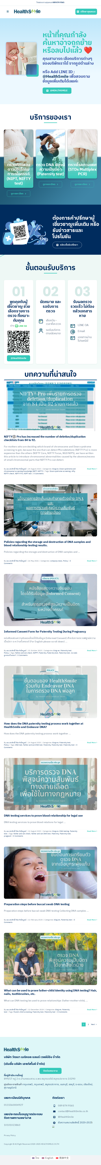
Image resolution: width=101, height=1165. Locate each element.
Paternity (42, 653)
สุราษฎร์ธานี (10, 1088)
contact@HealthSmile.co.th (73, 1111)
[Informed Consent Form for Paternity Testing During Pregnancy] (50, 600)
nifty (73, 471)
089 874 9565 (58, 2)
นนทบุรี (63, 1084)
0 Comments (39, 473)
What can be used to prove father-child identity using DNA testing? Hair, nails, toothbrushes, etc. (50, 992)
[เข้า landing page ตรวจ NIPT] (18, 159)
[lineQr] (18, 331)
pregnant (7, 836)
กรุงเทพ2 (39, 1084)
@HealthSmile (56, 76)
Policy (65, 560)
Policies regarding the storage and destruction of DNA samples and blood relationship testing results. (47, 544)
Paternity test (66, 650)
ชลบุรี (71, 1084)
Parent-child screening (23, 1012)
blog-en (55, 468)
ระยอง (78, 1084)
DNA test (18, 745)
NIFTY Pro (19, 473)
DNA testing (64, 831)
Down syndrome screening (60, 471)
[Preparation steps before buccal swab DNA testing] (50, 873)
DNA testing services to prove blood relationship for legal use (43, 815)
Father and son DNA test (32, 745)
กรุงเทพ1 (28, 1084)
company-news (56, 560)
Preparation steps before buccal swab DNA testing (36, 904)
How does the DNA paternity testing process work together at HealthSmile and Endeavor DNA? (43, 725)
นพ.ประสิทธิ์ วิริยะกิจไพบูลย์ (16, 468)
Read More (91, 468)
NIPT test (28, 473)
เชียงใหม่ (88, 1084)
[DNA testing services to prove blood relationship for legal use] (50, 784)
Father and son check (23, 653)
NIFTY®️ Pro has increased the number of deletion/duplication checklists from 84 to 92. (45, 438)
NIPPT (35, 653)
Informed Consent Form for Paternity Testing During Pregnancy (45, 631)
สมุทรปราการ (52, 1084)
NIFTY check (9, 473)
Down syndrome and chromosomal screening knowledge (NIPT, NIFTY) (40, 470)
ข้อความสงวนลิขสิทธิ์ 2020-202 (74, 1123)
